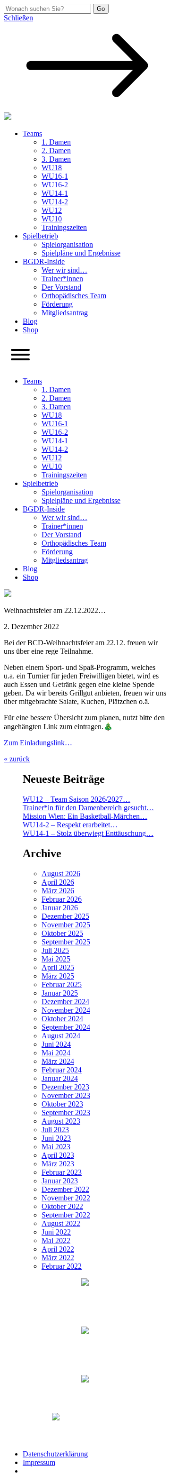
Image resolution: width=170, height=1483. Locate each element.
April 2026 (58, 882)
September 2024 (66, 1027)
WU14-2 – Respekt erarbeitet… (70, 825)
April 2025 (58, 967)
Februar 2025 (62, 984)
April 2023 (58, 1155)
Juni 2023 (56, 1138)
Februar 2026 (62, 899)
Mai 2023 (56, 1147)
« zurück (17, 759)
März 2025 (58, 976)
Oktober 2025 (62, 933)
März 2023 (58, 1164)
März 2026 (58, 891)
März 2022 (58, 1258)
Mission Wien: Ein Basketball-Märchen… (85, 816)
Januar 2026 (60, 908)
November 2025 (66, 925)
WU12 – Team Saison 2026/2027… (76, 799)
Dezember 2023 (65, 1087)
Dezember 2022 (65, 1189)
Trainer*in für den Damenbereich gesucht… (88, 808)
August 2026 (61, 874)
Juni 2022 (56, 1232)
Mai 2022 (56, 1240)
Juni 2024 (56, 1044)
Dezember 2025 (65, 916)
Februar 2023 (62, 1172)
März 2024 (58, 1061)
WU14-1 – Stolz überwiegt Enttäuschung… (88, 833)
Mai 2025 (56, 959)
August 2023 (61, 1121)
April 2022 (58, 1249)
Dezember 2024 (65, 1002)
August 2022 (61, 1223)
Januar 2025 (60, 993)
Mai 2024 (56, 1053)
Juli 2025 (55, 950)
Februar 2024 (62, 1070)
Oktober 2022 (62, 1206)
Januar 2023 (60, 1181)
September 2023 (66, 1112)
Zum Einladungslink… (38, 743)
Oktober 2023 (62, 1104)
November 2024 (66, 1010)
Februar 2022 (62, 1266)
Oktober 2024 (62, 1019)
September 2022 (66, 1215)
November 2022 (66, 1198)
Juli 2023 (55, 1130)
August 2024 (61, 1036)
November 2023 (66, 1095)
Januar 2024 (60, 1078)
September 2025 (66, 942)
